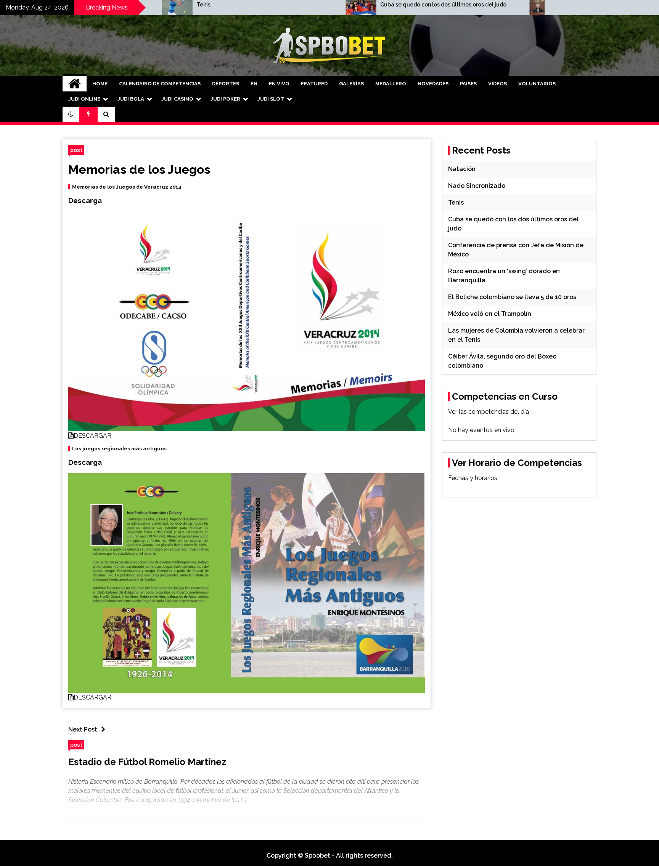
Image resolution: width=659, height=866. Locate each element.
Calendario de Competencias (160, 83)
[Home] (75, 83)
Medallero (390, 83)
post (76, 150)
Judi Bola (130, 99)
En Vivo (279, 83)
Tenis (130, 5)
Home (100, 83)
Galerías (351, 83)
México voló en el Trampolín (489, 313)
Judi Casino (177, 99)
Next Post (82, 729)
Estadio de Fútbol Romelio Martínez (147, 761)
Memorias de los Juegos (139, 169)
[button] (71, 114)
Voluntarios (537, 83)
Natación (462, 169)
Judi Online (84, 99)
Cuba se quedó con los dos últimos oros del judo (370, 5)
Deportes (225, 83)
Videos (497, 83)
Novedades (433, 83)
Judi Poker (225, 99)
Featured (314, 83)
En (254, 83)
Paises (468, 83)
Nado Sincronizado (476, 185)
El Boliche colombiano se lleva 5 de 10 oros (512, 297)
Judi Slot (270, 99)
